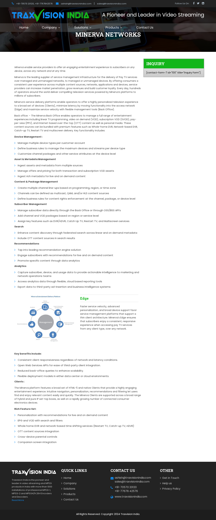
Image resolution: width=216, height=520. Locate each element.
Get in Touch (170, 478)
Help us (167, 483)
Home (23, 27)
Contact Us (144, 27)
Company (49, 27)
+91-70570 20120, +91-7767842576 (34, 3)
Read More (18, 500)
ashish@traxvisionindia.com (76, 3)
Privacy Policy (171, 489)
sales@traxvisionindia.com (111, 3)
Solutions (81, 27)
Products (112, 27)
